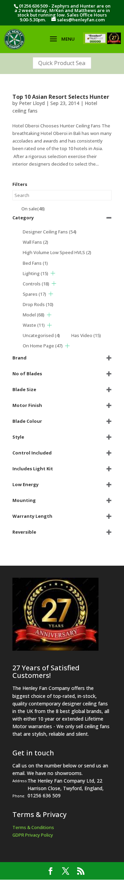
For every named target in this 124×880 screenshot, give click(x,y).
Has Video (86, 335)
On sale (33, 209)
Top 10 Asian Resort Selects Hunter (60, 97)
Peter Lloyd (32, 103)
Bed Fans (35, 263)
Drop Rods (38, 304)
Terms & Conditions (33, 827)
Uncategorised (41, 335)
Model (33, 315)
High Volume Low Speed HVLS (57, 252)
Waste (34, 325)
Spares (34, 294)
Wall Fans (35, 242)
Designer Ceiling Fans (49, 232)
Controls (36, 284)
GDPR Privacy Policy (32, 835)
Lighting (35, 273)
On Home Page (43, 346)
